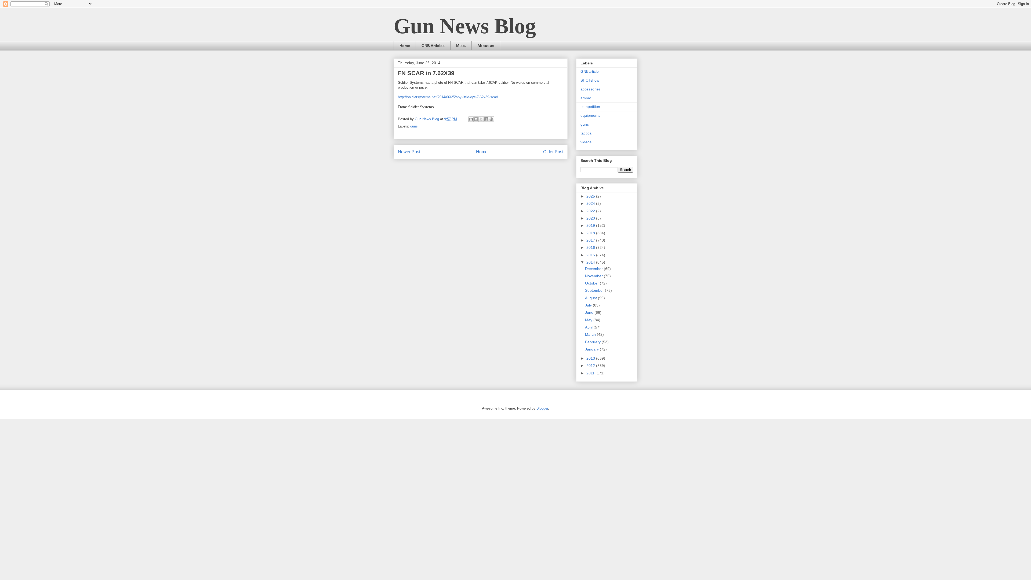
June (589, 312)
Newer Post (409, 151)
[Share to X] (481, 119)
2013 (591, 358)
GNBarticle (589, 71)
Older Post (553, 151)
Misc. (461, 45)
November (594, 276)
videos (585, 142)
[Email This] (471, 119)
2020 (591, 218)
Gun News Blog (465, 26)
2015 (591, 255)
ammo (585, 98)
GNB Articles (433, 45)
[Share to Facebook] (486, 119)
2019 (591, 225)
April (589, 327)
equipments (590, 115)
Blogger (542, 408)
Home (405, 45)
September (595, 290)
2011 (591, 373)
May (589, 320)
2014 (591, 262)
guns (414, 126)
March (591, 334)
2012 (591, 365)
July (589, 305)
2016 (591, 247)
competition (590, 106)
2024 (591, 203)
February (593, 342)
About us (485, 45)
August (591, 298)
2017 (591, 240)
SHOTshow (589, 80)
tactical (586, 133)
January (592, 349)
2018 (591, 233)
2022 (591, 211)
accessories (590, 89)
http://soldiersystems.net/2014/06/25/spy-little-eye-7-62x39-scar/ (448, 97)
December (594, 269)
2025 (591, 196)
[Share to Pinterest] (491, 119)
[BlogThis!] (476, 119)
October (592, 283)
